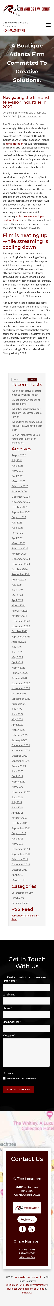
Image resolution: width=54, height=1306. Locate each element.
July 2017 (17, 802)
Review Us (27, 1219)
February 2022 (20, 734)
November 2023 (21, 626)
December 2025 (21, 496)
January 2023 (19, 677)
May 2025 (17, 532)
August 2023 (19, 641)
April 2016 (17, 812)
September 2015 (21, 828)
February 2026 (20, 486)
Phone (7, 1008)
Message (9, 1035)
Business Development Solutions (25, 1288)
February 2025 (20, 548)
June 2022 (17, 714)
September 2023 (21, 636)
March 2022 (18, 729)
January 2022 (19, 740)
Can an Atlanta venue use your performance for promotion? (26, 438)
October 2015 (19, 823)
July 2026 (17, 460)
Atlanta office (27, 1257)
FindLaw (27, 1292)
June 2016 (17, 807)
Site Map (25, 1284)
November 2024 (21, 564)
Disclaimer (9, 1072)
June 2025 (17, 527)
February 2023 (20, 672)
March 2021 (18, 781)
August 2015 (19, 833)
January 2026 (19, 491)
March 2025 (18, 543)
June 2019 (17, 797)
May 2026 (17, 470)
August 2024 (19, 579)
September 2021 (21, 760)
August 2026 (19, 455)
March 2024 (18, 605)
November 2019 (21, 791)
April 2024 (17, 600)
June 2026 (17, 465)
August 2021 (19, 766)
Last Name (10, 994)
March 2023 (18, 667)
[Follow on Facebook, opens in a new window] (22, 1229)
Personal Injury (20, 903)
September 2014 (21, 854)
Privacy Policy (39, 1284)
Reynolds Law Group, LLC (31, 112)
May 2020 (17, 786)
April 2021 (17, 776)
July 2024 (17, 584)
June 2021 (17, 771)
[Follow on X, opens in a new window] (31, 1229)
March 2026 (18, 481)
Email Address (12, 1021)
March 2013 (18, 880)
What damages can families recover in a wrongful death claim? (27, 425)
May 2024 (17, 595)
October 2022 (19, 693)
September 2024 (21, 574)
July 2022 (17, 709)
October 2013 (19, 869)
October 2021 (19, 755)
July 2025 (17, 522)
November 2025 (21, 501)
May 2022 (17, 719)
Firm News (18, 897)
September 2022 (21, 698)
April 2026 (17, 475)
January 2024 (19, 615)
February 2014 (20, 859)
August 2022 (19, 703)
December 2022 (21, 683)
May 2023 (17, 657)
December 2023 (21, 620)
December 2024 (21, 558)
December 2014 (21, 848)
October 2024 (19, 569)
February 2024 (20, 610)
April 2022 (17, 724)
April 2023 (17, 662)
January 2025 (19, 553)
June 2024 (17, 589)
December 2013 (21, 864)
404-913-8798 (14, 30)
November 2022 (21, 688)
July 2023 (17, 646)
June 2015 (17, 838)
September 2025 (21, 512)
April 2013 (17, 874)
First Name (10, 980)
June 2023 (17, 652)
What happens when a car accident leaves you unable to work (27, 412)
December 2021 (21, 745)
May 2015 (17, 843)
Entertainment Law (30, 116)
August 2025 (19, 517)
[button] (48, 25)
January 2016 (19, 817)
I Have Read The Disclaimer (22, 1078)
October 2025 (19, 507)
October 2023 (19, 631)
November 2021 (21, 750)
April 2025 (17, 538)
